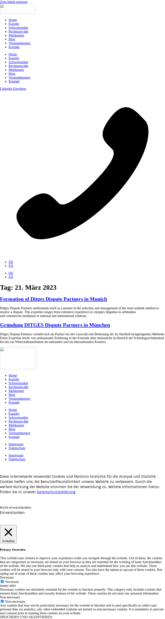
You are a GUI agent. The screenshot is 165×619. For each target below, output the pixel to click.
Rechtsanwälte (18, 31)
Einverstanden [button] (12, 512)
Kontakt (14, 47)
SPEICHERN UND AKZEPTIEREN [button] (26, 617)
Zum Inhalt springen (14, 2)
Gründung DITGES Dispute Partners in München (55, 325)
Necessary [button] (7, 577)
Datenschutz (17, 448)
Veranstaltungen (19, 43)
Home (13, 20)
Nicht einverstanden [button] (15, 508)
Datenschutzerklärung (56, 492)
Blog (12, 39)
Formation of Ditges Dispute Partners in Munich (53, 299)
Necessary (12, 582)
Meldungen (16, 35)
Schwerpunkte (18, 27)
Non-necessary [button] (10, 597)
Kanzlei (14, 24)
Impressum (16, 444)
